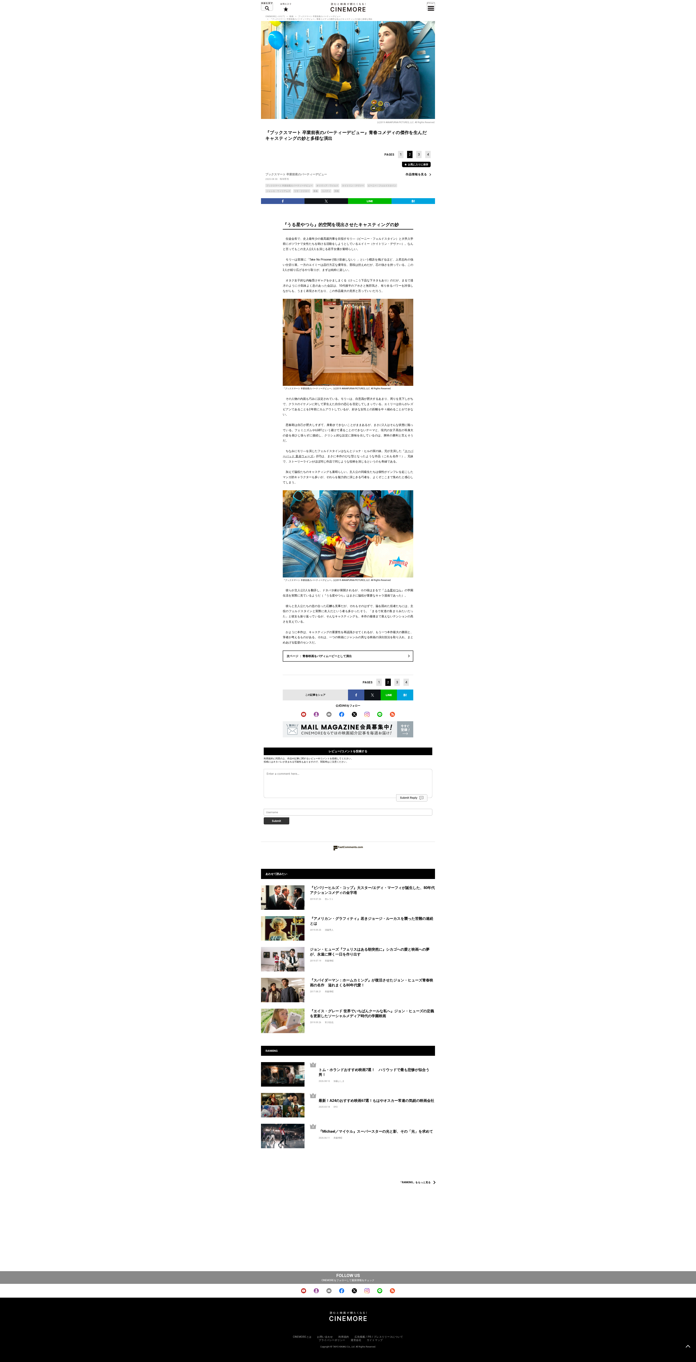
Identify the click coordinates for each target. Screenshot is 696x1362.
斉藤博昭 (329, 960)
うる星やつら (393, 590)
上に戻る (688, 1346)
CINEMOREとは (302, 1336)
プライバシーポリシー (332, 1340)
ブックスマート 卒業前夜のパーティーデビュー (319, 16)
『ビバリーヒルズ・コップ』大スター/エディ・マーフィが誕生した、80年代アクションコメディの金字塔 (372, 890)
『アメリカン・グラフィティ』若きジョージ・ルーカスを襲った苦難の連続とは (371, 921)
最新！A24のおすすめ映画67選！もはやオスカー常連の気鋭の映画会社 (376, 1100)
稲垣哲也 (284, 179)
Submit (276, 821)
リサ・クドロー (301, 191)
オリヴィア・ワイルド (327, 185)
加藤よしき (339, 1081)
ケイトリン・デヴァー (353, 185)
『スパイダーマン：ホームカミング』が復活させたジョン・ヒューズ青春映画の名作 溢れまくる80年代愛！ (371, 982)
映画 (291, 16)
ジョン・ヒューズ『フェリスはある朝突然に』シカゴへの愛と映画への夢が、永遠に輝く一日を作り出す (370, 951)
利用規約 (268, 758)
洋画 (336, 191)
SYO (336, 1107)
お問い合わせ (325, 1336)
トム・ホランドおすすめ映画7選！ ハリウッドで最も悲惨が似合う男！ (374, 1072)
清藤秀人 (329, 930)
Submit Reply (408, 797)
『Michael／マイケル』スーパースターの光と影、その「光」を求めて (376, 1131)
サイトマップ (375, 1340)
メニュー (431, 6)
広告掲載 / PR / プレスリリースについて (379, 1336)
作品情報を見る (416, 174)
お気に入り (285, 7)
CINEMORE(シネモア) (275, 16)
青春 (315, 191)
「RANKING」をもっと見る (415, 1182)
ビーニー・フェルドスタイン (382, 185)
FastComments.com (350, 847)
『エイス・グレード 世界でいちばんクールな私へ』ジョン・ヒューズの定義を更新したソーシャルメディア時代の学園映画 (372, 1013)
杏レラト (329, 899)
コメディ (326, 191)
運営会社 (356, 1340)
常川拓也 (329, 1022)
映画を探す (267, 6)
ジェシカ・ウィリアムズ (278, 191)
